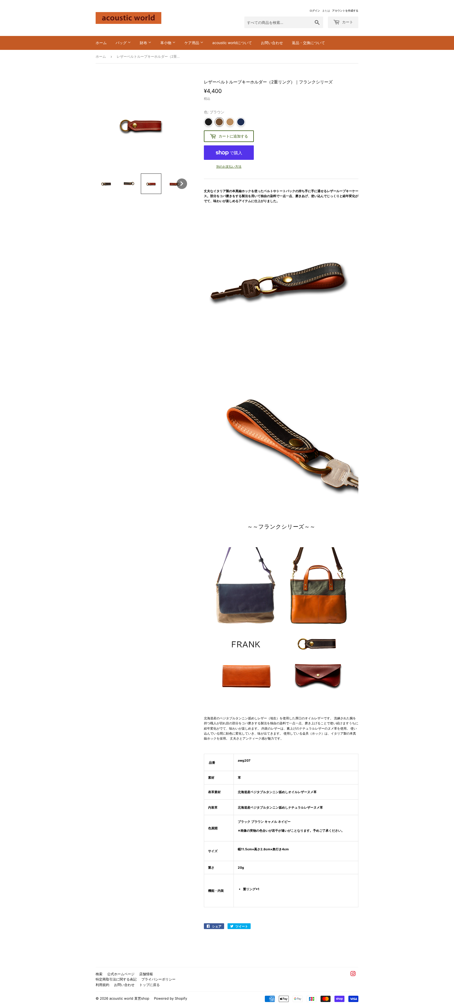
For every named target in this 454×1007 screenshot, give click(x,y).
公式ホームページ (121, 974)
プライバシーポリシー (158, 979)
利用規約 (102, 985)
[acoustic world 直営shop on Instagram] (353, 975)
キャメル (230, 121)
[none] (106, 183)
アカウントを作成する (345, 10)
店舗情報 (146, 974)
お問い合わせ (272, 42)
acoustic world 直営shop (129, 998)
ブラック (208, 121)
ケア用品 (192, 42)
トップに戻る (149, 985)
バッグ (122, 42)
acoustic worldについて (232, 42)
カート (347, 22)
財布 (144, 42)
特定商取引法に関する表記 (116, 979)
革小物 (166, 42)
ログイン (314, 10)
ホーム (101, 42)
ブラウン (219, 121)
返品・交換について (308, 42)
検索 (99, 974)
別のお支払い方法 (228, 166)
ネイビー (240, 121)
